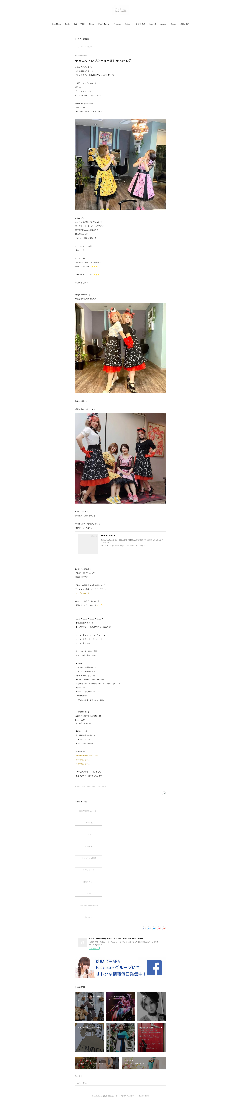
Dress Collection (103, 24)
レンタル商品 (139, 24)
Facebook (152, 24)
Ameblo (163, 24)
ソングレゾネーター (83, 593)
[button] (56, 24)
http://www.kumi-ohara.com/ (87, 755)
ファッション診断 (89, 858)
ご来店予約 (184, 24)
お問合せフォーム (83, 759)
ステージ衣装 (79, 24)
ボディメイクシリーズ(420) (99, 786)
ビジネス (88, 846)
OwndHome (56, 24)
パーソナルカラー (89, 870)
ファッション (88, 823)
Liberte (91, 24)
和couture (117, 24)
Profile (67, 24)
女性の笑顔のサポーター (88, 811)
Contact (173, 24)
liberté (89, 894)
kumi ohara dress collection (89, 905)
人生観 (88, 834)
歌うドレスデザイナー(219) (83, 786)
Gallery (127, 24)
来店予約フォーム (83, 763)
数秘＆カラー (88, 882)
